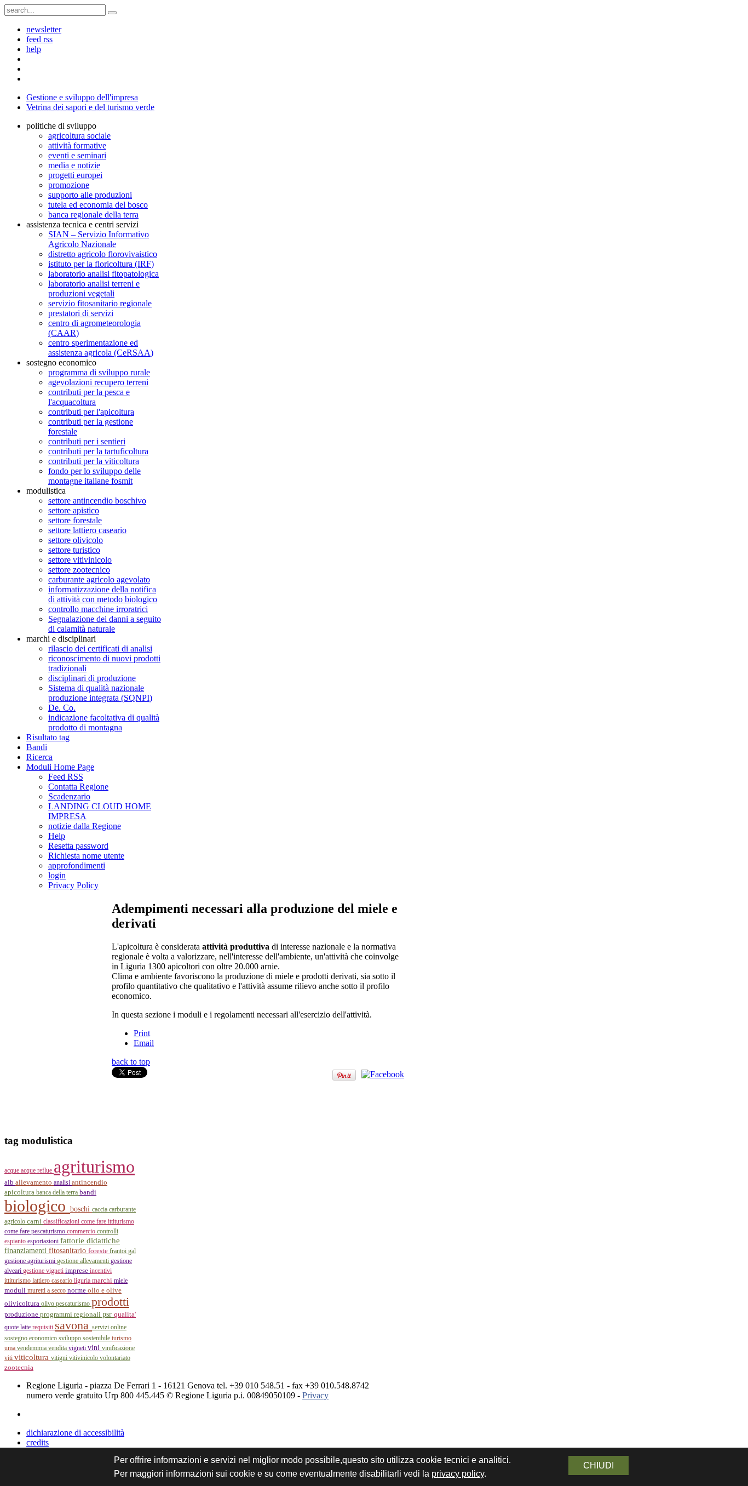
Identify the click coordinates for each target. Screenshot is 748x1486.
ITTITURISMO (18, 1280)
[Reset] (112, 12)
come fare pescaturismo (35, 1231)
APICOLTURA (20, 1192)
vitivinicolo (84, 1358)
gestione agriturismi (30, 1261)
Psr (108, 1314)
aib (9, 1182)
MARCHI (103, 1280)
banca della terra (57, 1192)
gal (132, 1251)
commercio (82, 1231)
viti (9, 1358)
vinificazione (118, 1348)
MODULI (15, 1290)
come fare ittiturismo (107, 1221)
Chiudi (598, 1465)
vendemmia (32, 1348)
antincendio (89, 1182)
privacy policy (457, 1473)
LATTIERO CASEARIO (53, 1280)
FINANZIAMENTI (26, 1251)
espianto (15, 1241)
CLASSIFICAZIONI (62, 1221)
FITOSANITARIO (68, 1251)
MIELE (121, 1280)
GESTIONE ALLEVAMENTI (84, 1261)
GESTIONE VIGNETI (44, 1270)
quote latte (18, 1327)
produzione (22, 1314)
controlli (107, 1231)
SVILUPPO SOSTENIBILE (85, 1338)
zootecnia (18, 1367)
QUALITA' (125, 1314)
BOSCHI (81, 1209)
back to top (131, 1061)
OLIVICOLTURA (22, 1303)
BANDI (87, 1192)
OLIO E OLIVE (105, 1290)
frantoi (119, 1251)
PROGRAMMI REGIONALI (71, 1314)
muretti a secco (47, 1290)
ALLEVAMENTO (34, 1182)
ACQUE (12, 1170)
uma (10, 1348)
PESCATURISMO (73, 1303)
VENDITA (58, 1348)
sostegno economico (31, 1338)
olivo (48, 1303)
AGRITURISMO (94, 1166)
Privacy (315, 1395)
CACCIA (100, 1209)
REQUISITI (43, 1327)
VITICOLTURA (32, 1357)
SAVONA (73, 1325)
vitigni (60, 1358)
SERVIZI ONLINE (109, 1327)
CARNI (35, 1221)
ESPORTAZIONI (43, 1241)
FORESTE (99, 1251)
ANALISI (63, 1182)
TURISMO (121, 1338)
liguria (83, 1280)
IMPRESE (77, 1270)
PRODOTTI (110, 1301)
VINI (95, 1347)
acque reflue (37, 1170)
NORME (77, 1290)
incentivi (101, 1270)
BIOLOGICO (37, 1206)
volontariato (115, 1358)
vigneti (78, 1348)
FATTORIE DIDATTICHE (90, 1240)
